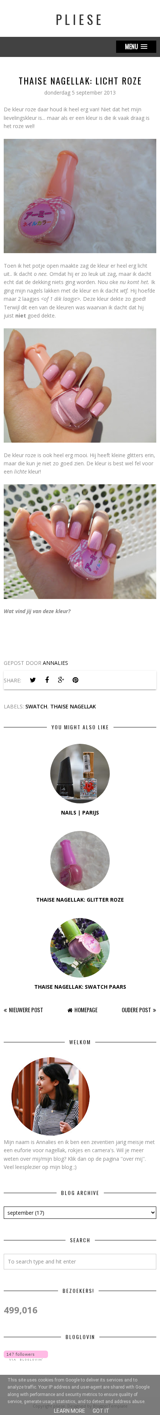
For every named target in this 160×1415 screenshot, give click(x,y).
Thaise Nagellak (73, 706)
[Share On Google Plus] (61, 680)
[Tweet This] (33, 680)
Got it (101, 1411)
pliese (80, 19)
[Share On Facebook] (47, 680)
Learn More (69, 1411)
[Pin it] (75, 680)
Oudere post (136, 1010)
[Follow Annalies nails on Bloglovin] (26, 1358)
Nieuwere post (26, 1010)
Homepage (85, 1010)
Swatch (36, 706)
